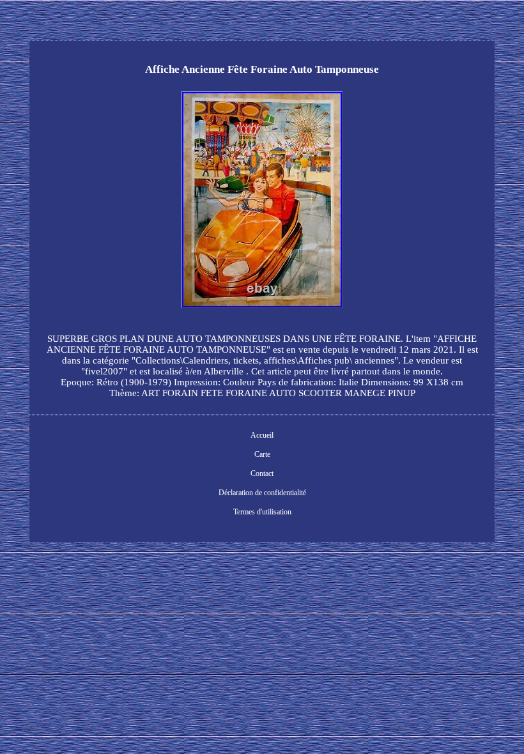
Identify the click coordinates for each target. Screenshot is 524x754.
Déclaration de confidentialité (262, 492)
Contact (262, 473)
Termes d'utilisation (262, 511)
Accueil (262, 435)
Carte (262, 454)
